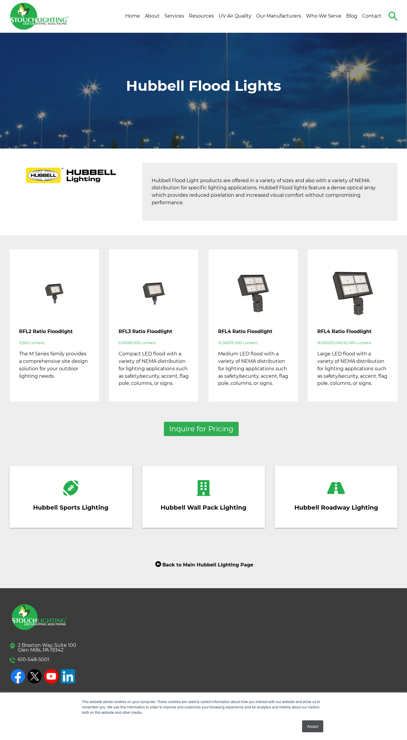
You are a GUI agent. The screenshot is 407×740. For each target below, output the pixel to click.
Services (174, 16)
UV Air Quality (235, 16)
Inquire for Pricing (201, 428)
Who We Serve (323, 16)
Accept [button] (312, 726)
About (152, 16)
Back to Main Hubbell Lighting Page (207, 565)
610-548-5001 (33, 659)
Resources (201, 16)
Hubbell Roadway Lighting (336, 507)
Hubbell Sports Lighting (70, 507)
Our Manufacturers (278, 16)
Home (132, 16)
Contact (371, 16)
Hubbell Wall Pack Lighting (203, 507)
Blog (351, 16)
